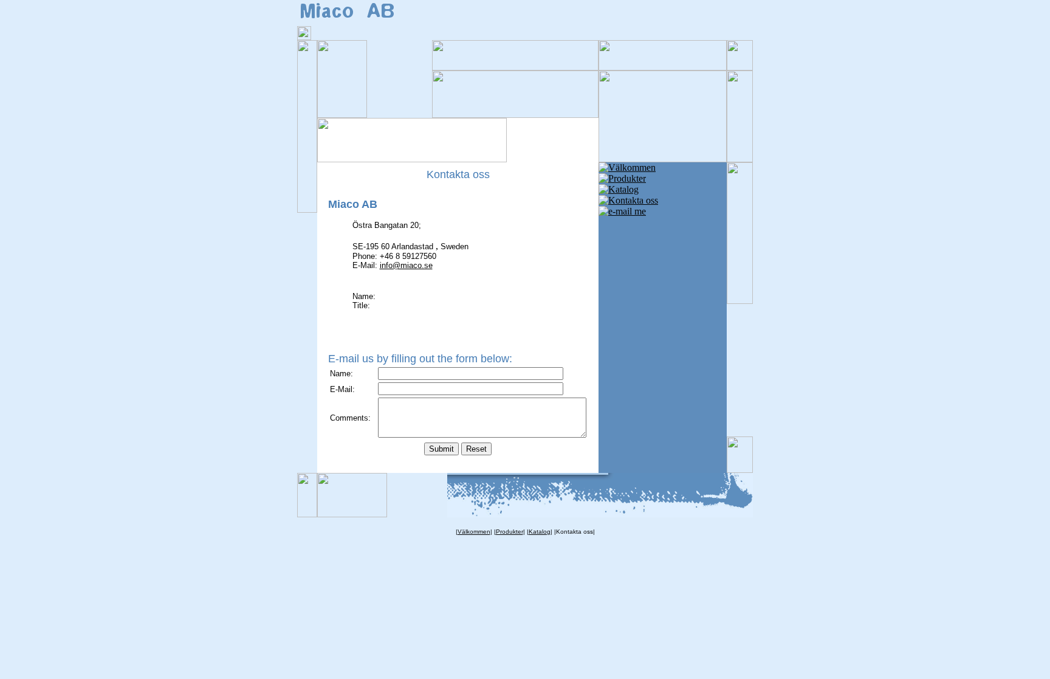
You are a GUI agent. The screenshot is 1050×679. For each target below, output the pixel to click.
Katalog (540, 531)
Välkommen (474, 531)
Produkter (509, 531)
